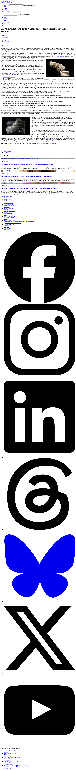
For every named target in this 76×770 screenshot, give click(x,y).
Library (5, 215)
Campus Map (7, 207)
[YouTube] (39, 745)
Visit (5, 6)
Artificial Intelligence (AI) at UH (11, 204)
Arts (5, 40)
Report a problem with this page (11, 750)
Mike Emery (5, 35)
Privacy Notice (7, 760)
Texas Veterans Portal (9, 224)
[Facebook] (39, 303)
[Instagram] (39, 375)
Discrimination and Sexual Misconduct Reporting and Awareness (19, 221)
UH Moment (53, 143)
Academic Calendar (8, 203)
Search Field (6, 5)
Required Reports (8, 764)
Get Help (6, 212)
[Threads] (39, 529)
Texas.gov (6, 752)
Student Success (7, 41)
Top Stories (6, 43)
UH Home (6, 22)
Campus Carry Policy (9, 205)
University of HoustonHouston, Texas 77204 (6, 198)
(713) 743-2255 (4, 200)
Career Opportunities (8, 208)
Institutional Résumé (8, 762)
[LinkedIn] (39, 457)
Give (5, 9)
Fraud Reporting (7, 756)
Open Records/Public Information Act (12, 223)
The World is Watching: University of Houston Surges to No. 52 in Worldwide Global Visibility (29, 188)
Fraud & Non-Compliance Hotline (12, 757)
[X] (39, 673)
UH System (6, 227)
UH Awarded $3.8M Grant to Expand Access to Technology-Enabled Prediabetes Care (27, 176)
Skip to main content (5, 1)
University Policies (8, 768)
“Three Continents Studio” (9, 77)
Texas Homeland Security (10, 753)
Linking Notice (7, 758)
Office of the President (9, 217)
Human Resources (8, 213)
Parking (5, 219)
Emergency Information (9, 211)
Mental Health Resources (9, 216)
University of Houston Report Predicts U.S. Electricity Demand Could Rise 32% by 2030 (27, 164)
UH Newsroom (7, 23)
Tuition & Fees (7, 225)
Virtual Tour (6, 229)
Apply (5, 8)
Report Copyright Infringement (11, 220)
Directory (6, 209)
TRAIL (5, 754)
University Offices (8, 228)
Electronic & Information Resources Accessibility (15, 765)
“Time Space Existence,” (59, 56)
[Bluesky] (39, 601)
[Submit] (35, 5)
